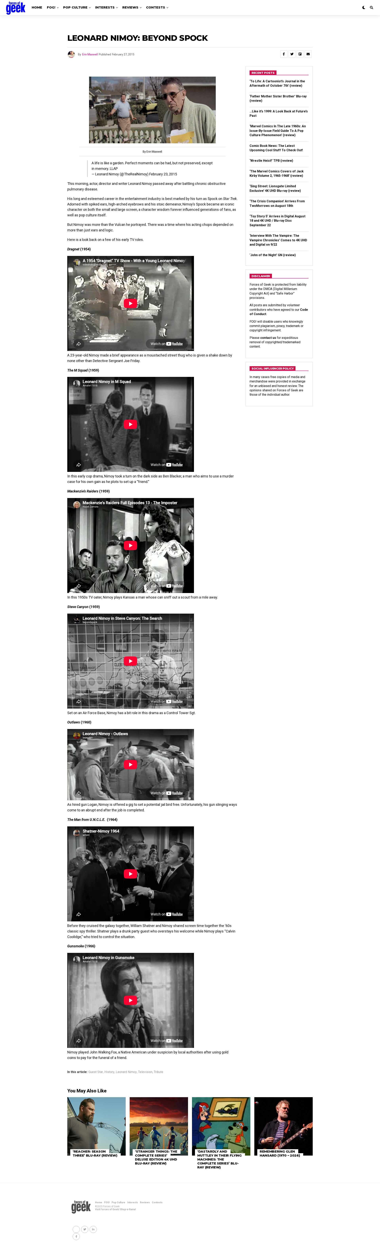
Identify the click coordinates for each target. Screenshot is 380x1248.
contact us (268, 338)
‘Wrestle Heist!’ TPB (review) (271, 161)
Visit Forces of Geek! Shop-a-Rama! (115, 1209)
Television (145, 1072)
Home (37, 7)
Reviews (130, 7)
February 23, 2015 (163, 174)
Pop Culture (75, 7)
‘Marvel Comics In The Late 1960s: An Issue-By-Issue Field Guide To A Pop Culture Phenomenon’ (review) (278, 130)
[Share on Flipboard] (300, 54)
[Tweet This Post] (291, 54)
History (109, 1072)
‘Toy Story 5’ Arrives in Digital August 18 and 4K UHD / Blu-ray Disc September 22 (277, 220)
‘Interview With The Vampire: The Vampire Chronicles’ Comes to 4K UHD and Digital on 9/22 (278, 240)
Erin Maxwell (90, 54)
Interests (105, 7)
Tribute (158, 1072)
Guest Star (95, 1072)
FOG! (51, 7)
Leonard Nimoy (126, 1072)
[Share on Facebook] (283, 54)
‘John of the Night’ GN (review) (273, 255)
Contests (155, 7)
